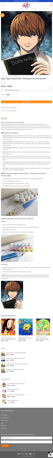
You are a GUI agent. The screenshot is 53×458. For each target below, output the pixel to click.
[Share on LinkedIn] (15, 110)
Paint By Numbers (23, 135)
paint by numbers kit (14, 129)
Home (2, 76)
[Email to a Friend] (10, 110)
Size (2, 89)
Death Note (8, 107)
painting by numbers (43, 152)
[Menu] (2, 5)
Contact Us (3, 428)
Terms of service (5, 417)
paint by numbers (12, 133)
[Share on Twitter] (7, 110)
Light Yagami (14, 107)
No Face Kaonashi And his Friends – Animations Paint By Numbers (8, 338)
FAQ (2, 423)
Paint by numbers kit (21, 156)
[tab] (4, 118)
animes (4, 107)
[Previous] (1, 331)
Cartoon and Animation (11, 76)
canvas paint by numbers (23, 218)
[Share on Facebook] (5, 110)
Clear (51, 87)
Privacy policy (4, 415)
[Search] (4, 5)
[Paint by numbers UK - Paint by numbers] (26, 5)
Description (4, 118)
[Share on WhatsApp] (2, 110)
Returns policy (4, 420)
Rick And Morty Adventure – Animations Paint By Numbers (42, 338)
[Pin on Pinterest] (12, 110)
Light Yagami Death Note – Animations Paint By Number (14, 124)
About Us (3, 425)
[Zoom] (3, 73)
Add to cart (26, 101)
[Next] (52, 331)
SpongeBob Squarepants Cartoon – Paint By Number (25, 338)
